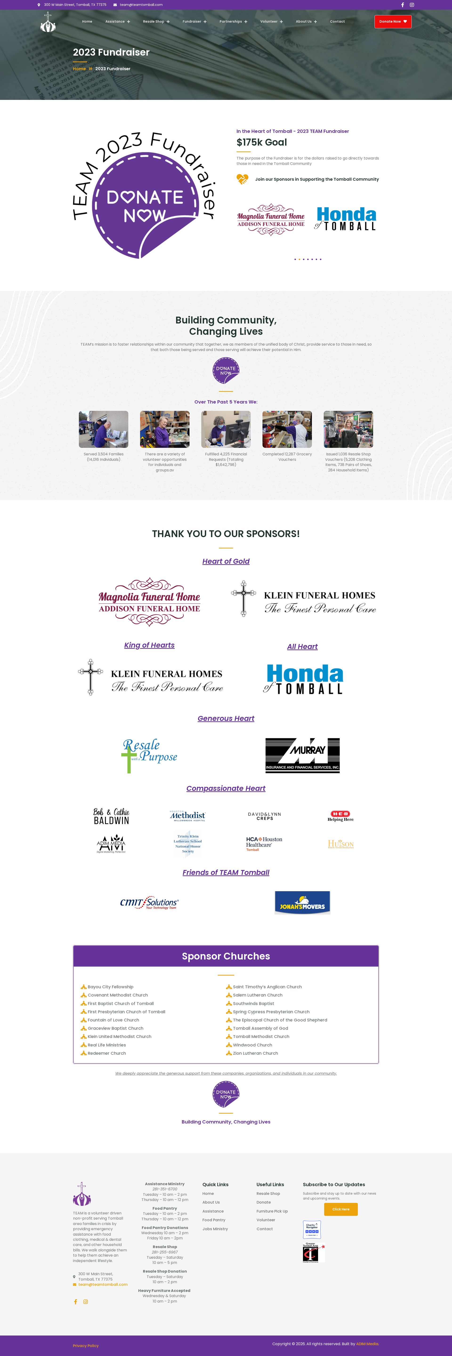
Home (87, 21)
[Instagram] (412, 5)
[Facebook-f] (402, 5)
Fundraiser (192, 21)
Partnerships (231, 21)
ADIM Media (367, 1344)
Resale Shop (153, 21)
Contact (337, 21)
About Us (304, 21)
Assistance (115, 21)
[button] (295, 259)
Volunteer (269, 21)
